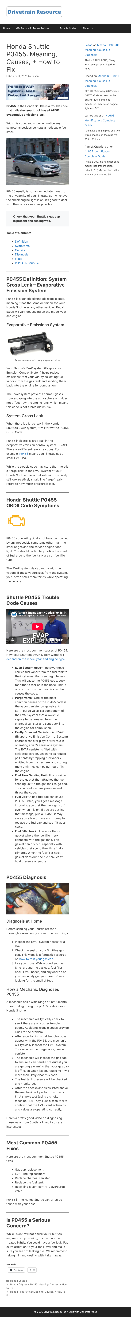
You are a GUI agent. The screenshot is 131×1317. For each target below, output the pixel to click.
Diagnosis (21, 254)
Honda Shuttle (18, 1280)
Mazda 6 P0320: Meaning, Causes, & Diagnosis (102, 50)
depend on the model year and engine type (35, 659)
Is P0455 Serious (26, 263)
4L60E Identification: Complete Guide (100, 120)
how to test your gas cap (36, 959)
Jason (88, 45)
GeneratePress (88, 1311)
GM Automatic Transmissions (32, 28)
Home (6, 28)
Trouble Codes (68, 28)
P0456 (23, 453)
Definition (21, 241)
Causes (20, 250)
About (86, 28)
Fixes (18, 258)
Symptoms (22, 245)
